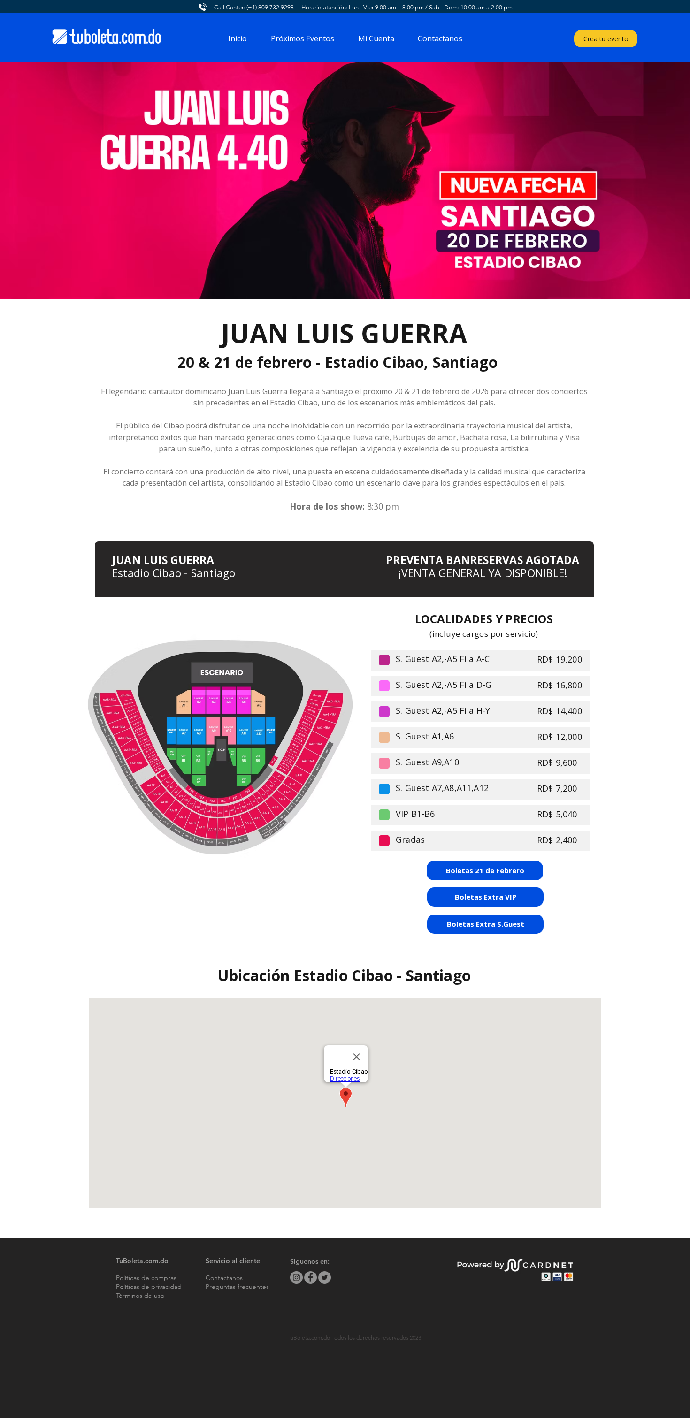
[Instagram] (296, 1277)
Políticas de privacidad (149, 1286)
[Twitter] (324, 1277)
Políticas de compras (146, 1277)
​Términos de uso (140, 1295)
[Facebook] (310, 1277)
